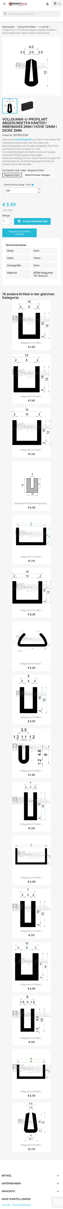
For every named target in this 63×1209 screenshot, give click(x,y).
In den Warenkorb (32, 221)
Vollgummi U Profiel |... (31, 342)
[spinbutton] (22, 191)
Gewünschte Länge (17, 184)
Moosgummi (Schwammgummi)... (32, 503)
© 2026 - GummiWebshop (16, 1205)
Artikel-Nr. (7, 135)
